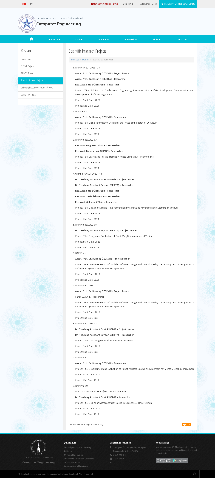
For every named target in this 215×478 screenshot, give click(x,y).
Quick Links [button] (127, 4)
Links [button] (156, 39)
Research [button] (130, 39)
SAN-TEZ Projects (27, 73)
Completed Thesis (28, 94)
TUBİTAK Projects (27, 66)
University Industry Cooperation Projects (37, 87)
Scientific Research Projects (32, 80)
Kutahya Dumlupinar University (78, 447)
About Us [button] (54, 39)
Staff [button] (77, 39)
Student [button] (103, 39)
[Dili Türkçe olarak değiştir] (24, 4)
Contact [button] (181, 39)
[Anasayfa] (31, 39)
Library (69, 451)
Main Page (75, 59)
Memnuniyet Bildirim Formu (105, 4)
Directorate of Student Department (80, 459)
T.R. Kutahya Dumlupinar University (179, 4)
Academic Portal (73, 462)
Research (85, 59)
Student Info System (74, 455)
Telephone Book (149, 4)
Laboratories (26, 59)
